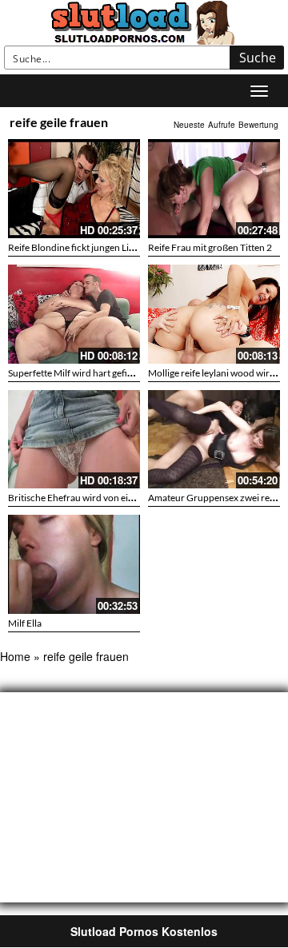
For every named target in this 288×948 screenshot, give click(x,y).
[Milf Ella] (74, 564)
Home (15, 656)
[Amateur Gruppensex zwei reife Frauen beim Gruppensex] (214, 439)
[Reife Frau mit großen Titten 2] (214, 188)
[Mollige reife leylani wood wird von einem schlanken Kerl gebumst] (214, 314)
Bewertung (258, 124)
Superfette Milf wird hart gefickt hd (80, 373)
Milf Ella (25, 623)
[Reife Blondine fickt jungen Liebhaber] (74, 188)
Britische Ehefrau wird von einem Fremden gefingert (117, 498)
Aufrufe (221, 124)
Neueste (189, 124)
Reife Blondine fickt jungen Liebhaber (86, 247)
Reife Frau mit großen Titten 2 (210, 247)
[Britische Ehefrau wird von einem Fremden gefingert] (74, 439)
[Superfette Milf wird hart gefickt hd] (74, 314)
